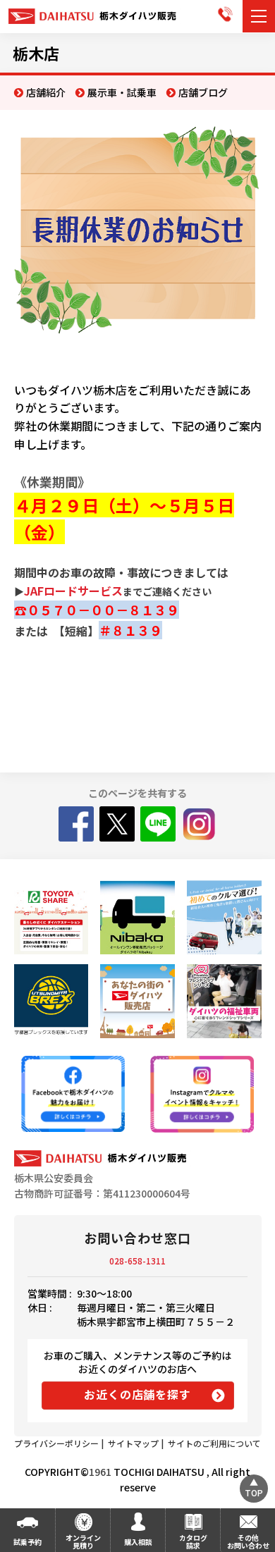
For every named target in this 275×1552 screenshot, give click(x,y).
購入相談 (138, 1541)
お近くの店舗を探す (137, 1394)
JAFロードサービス (73, 590)
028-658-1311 (137, 1261)
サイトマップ (133, 1443)
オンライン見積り (83, 1541)
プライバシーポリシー (56, 1443)
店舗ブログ (203, 92)
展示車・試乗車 (122, 92)
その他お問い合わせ (248, 1541)
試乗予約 (27, 1541)
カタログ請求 (193, 1541)
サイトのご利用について (214, 1443)
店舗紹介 (46, 92)
